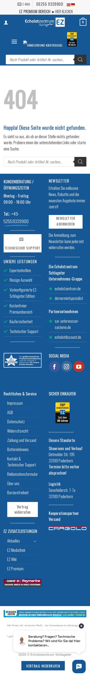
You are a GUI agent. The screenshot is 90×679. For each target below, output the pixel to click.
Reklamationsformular (22, 474)
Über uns (13, 483)
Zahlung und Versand (21, 440)
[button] (14, 41)
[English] (69, 4)
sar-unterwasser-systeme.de (67, 324)
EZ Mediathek (16, 550)
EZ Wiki (12, 559)
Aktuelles (13, 541)
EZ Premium (15, 569)
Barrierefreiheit (18, 492)
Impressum (15, 403)
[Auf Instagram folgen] (66, 366)
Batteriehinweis (18, 449)
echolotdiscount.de (68, 337)
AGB (10, 412)
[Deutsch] (73, 4)
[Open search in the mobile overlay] (46, 59)
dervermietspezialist (69, 298)
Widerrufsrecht (17, 431)
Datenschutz (16, 421)
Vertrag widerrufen (22, 509)
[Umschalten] (35, 541)
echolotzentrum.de (68, 289)
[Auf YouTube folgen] (78, 366)
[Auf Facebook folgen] (54, 366)
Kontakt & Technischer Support (21, 462)
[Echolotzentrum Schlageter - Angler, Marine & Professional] (45, 22)
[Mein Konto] (6, 22)
